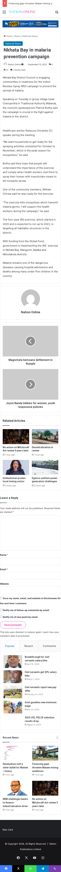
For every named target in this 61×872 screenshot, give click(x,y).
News (17, 36)
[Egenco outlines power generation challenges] (45, 467)
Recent (28, 646)
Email (4, 569)
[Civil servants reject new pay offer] (13, 692)
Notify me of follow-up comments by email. (26, 610)
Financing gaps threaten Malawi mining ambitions (35, 3)
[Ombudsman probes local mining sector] (16, 467)
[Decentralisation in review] (45, 436)
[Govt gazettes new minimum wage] (13, 707)
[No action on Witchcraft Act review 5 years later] (16, 436)
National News (30, 36)
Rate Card (8, 829)
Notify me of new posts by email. (20, 617)
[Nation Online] (22, 12)
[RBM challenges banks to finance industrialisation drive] (16, 788)
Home (9, 36)
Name (4, 554)
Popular (9, 646)
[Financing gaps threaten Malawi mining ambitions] (45, 753)
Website (4, 583)
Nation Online (14, 64)
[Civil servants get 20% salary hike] (13, 676)
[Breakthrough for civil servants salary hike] (13, 661)
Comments (49, 646)
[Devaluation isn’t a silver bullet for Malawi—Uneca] (16, 753)
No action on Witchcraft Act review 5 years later (45, 803)
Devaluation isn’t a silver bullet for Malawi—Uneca (15, 767)
